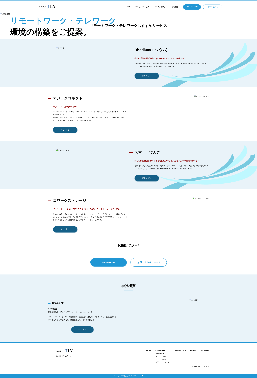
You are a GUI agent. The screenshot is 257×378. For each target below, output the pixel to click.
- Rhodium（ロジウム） (163, 353)
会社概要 (175, 7)
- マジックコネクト (161, 356)
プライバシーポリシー (193, 366)
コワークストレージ (69, 200)
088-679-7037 (192, 7)
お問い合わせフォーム (149, 262)
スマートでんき (147, 152)
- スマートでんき (160, 359)
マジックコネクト (68, 98)
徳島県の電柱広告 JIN (63, 356)
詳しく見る (146, 76)
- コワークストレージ (162, 362)
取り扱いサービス (142, 7)
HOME (128, 7)
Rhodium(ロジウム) (151, 50)
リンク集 (206, 366)
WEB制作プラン (161, 7)
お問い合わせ (213, 7)
